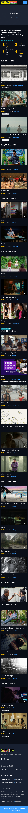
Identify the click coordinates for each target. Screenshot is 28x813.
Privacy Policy (18, 801)
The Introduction (6, 779)
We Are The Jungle (7, 676)
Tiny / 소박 (4, 403)
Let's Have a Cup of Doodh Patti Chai (13, 135)
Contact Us (18, 782)
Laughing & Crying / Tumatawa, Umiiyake (14, 426)
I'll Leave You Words (7, 652)
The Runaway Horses (7, 83)
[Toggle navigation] (25, 2)
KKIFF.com (4, 769)
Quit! (2, 220)
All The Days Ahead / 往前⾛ (10, 450)
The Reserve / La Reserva (9, 575)
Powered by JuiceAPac (14, 810)
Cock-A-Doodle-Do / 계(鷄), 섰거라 (12, 628)
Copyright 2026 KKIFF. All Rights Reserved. (14, 808)
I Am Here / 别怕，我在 (9, 604)
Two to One (5, 191)
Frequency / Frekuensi (8, 705)
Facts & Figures (19, 779)
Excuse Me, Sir (5, 167)
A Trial (3, 321)
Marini (3, 274)
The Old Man (5, 244)
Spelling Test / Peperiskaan (9, 353)
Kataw (3, 527)
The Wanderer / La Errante (9, 551)
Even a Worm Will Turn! (8, 297)
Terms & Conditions (7, 801)
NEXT (3, 377)
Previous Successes (7, 782)
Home (12, 17)
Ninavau (3, 731)
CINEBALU (18, 769)
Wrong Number (6, 474)
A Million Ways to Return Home (11, 109)
